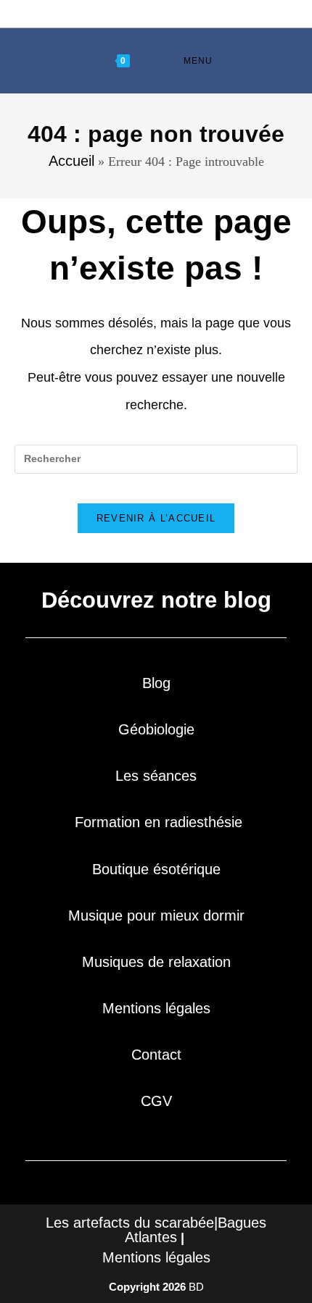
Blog (156, 683)
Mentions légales (156, 1008)
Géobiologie (156, 729)
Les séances (156, 776)
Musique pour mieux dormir (156, 915)
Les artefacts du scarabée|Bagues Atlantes (156, 1230)
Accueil (71, 161)
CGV (156, 1101)
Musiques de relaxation (156, 962)
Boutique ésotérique (156, 869)
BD (196, 1287)
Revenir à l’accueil (156, 518)
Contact (156, 1055)
